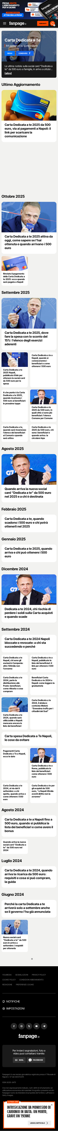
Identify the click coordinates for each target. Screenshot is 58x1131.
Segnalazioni (21, 975)
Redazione (7, 984)
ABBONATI (42, 23)
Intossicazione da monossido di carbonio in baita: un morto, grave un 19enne (28, 1111)
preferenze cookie (25, 984)
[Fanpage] (29, 1036)
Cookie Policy (9, 980)
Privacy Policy (39, 975)
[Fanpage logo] (17, 23)
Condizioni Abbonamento (31, 980)
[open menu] (3, 23)
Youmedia (7, 975)
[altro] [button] (8, 73)
